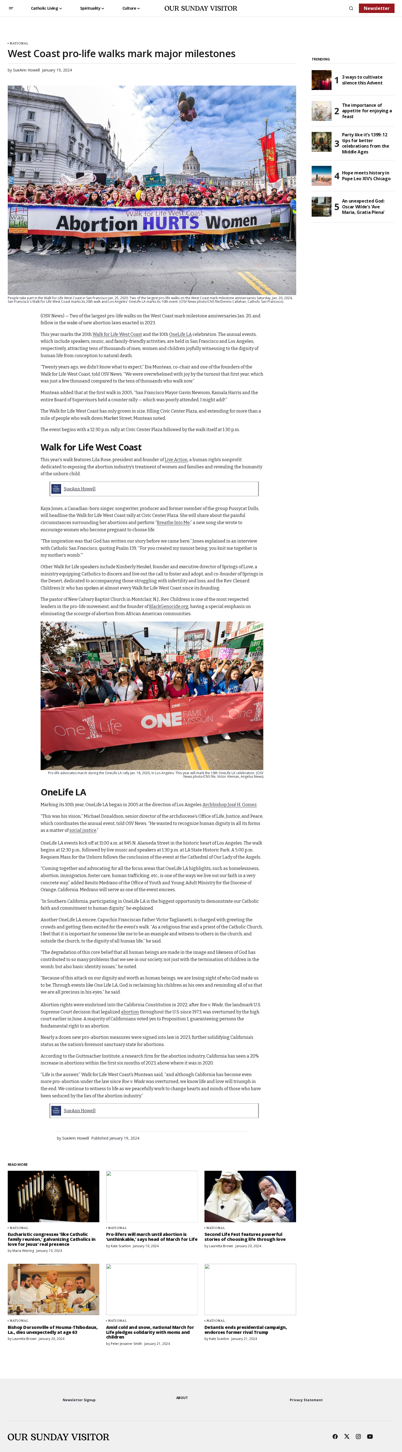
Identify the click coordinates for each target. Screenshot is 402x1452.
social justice (82, 830)
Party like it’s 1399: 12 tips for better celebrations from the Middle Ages (365, 143)
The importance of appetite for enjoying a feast (367, 111)
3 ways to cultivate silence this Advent (362, 80)
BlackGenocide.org (168, 606)
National (19, 43)
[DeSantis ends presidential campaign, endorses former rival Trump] (250, 1289)
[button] (11, 8)
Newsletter (377, 8)
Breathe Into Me (173, 522)
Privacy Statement (306, 1400)
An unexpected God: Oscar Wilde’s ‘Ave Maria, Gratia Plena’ (363, 207)
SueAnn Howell (80, 489)
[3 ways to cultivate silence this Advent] (322, 80)
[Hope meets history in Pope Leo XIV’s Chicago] (322, 176)
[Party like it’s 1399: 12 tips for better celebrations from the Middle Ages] (322, 142)
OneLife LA (180, 334)
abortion (130, 1012)
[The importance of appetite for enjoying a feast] (322, 111)
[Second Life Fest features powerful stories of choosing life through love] (250, 1196)
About (182, 1397)
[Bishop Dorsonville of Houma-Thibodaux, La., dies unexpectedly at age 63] (53, 1289)
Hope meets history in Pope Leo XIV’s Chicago (366, 176)
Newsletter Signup (79, 1400)
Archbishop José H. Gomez (230, 804)
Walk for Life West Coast (117, 334)
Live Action (176, 459)
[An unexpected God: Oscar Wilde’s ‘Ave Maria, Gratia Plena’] (322, 207)
